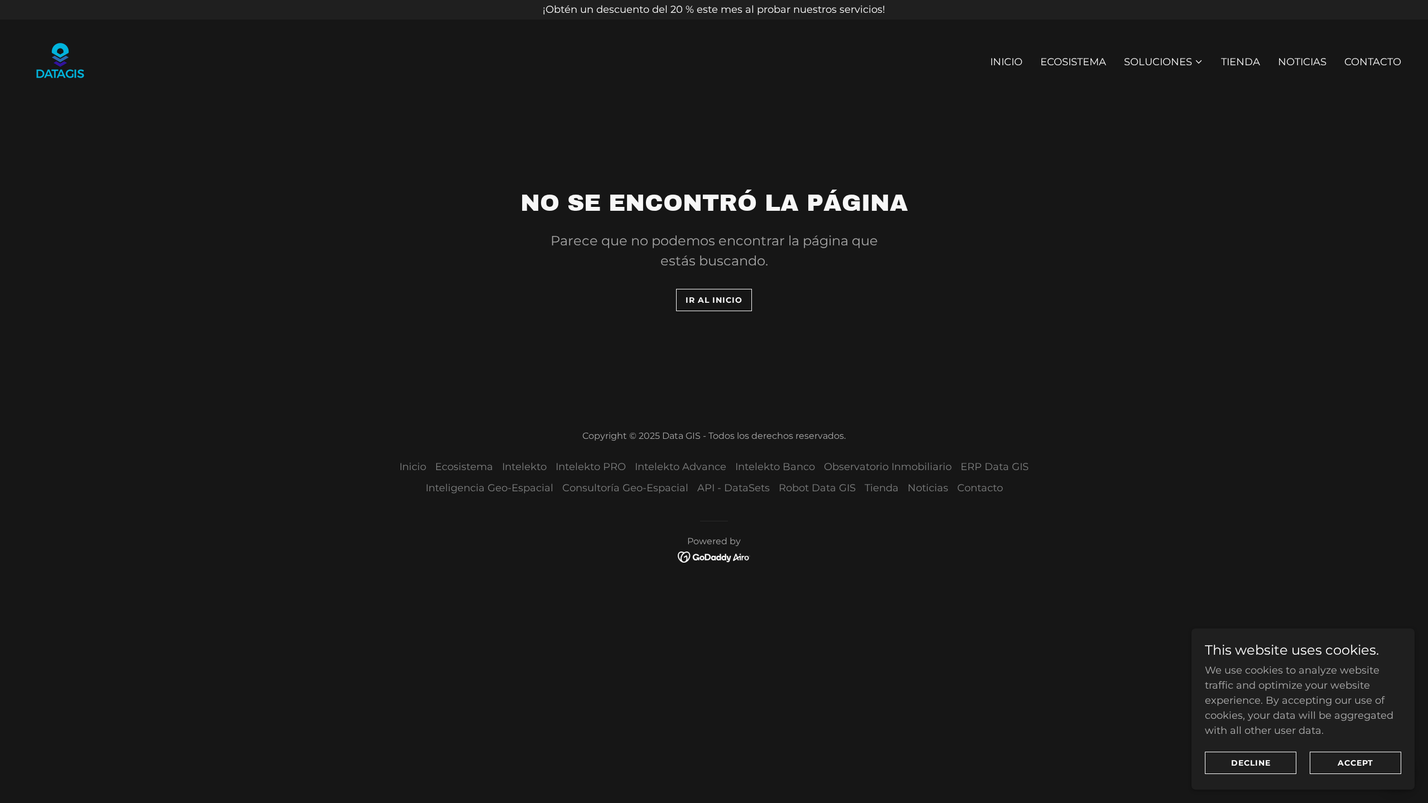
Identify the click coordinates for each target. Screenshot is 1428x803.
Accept (1355, 763)
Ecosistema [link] (1073, 62)
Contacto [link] (1372, 62)
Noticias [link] (1302, 62)
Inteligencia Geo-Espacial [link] (489, 488)
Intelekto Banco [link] (775, 467)
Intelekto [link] (524, 467)
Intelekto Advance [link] (680, 467)
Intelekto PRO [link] (591, 467)
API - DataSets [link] (733, 488)
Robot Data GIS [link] (817, 488)
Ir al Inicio (714, 300)
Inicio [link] (1006, 62)
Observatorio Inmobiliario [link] (888, 467)
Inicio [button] (412, 467)
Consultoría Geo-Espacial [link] (625, 488)
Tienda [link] (1240, 62)
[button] (1163, 62)
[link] (60, 60)
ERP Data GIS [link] (995, 467)
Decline (1251, 763)
